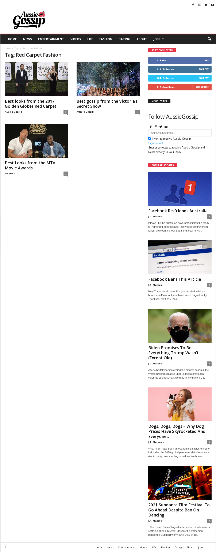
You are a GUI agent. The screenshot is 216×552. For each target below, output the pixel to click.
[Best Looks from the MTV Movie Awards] (36, 141)
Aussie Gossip (13, 111)
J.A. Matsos (155, 216)
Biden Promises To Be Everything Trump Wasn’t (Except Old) (173, 353)
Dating (124, 39)
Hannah (10, 173)
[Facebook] (193, 5)
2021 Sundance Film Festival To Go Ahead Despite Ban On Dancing (179, 510)
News (27, 39)
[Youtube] (212, 5)
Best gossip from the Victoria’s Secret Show (107, 103)
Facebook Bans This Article (174, 279)
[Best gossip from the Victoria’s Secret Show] (108, 79)
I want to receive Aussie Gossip (171, 138)
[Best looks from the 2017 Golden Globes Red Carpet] (36, 79)
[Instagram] (199, 5)
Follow (204, 69)
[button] (209, 39)
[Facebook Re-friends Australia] (180, 189)
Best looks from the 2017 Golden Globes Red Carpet (31, 103)
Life (90, 39)
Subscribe (202, 87)
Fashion (105, 39)
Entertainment (51, 39)
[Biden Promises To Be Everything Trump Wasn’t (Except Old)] (180, 326)
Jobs (156, 39)
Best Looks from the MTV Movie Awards (30, 165)
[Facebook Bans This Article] (180, 257)
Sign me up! (155, 143)
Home (12, 39)
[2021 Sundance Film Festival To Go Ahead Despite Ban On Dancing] (180, 483)
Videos (75, 39)
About (141, 39)
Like (206, 60)
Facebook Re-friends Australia (178, 211)
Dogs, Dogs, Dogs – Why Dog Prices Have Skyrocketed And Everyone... (176, 431)
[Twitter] (206, 5)
